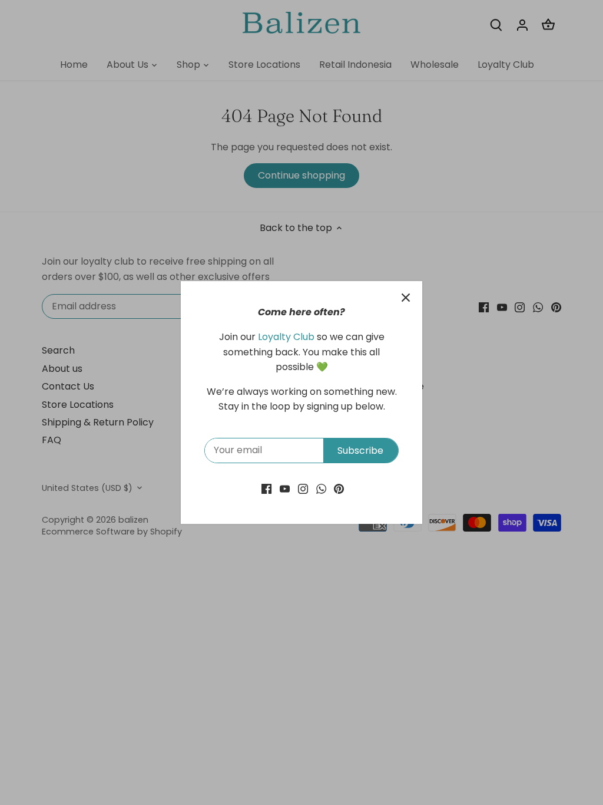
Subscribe (360, 450)
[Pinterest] (339, 488)
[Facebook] (266, 488)
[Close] (406, 298)
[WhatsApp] (321, 488)
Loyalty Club (286, 337)
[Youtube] (285, 488)
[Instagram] (303, 488)
